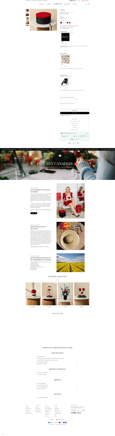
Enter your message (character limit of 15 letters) (71, 68)
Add (65, 43)
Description (74, 119)
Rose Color (63, 20)
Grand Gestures (45, 0)
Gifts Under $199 (28, 0)
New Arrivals (48, 4)
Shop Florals (41, 4)
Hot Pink (70, 23)
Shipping (61, 13)
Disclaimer (75, 127)
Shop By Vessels (28, 411)
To (60, 99)
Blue (67, 23)
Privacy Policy (47, 414)
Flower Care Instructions (74, 121)
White (63, 23)
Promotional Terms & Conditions (48, 411)
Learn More (33, 213)
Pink (65, 23)
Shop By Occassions (28, 408)
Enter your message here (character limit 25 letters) (72, 90)
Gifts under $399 (33, 0)
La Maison (74, 4)
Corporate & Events (38, 411)
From (76, 99)
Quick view (33, 304)
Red (61, 23)
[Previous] (60, 38)
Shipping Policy (75, 125)
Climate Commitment (58, 413)
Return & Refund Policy (48, 408)
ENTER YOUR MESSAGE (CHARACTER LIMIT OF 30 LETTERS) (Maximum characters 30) (73, 46)
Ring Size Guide (75, 123)
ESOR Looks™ (57, 410)
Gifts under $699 (39, 0)
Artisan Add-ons (67, 4)
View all (57, 279)
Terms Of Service (47, 412)
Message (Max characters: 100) (67, 103)
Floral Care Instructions (58, 411)
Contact (56, 416)
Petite (65, 17)
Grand (62, 17)
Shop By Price (28, 410)
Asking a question (74, 129)
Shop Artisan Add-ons (29, 413)
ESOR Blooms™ (57, 408)
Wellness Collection (38, 410)
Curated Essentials (37, 408)
